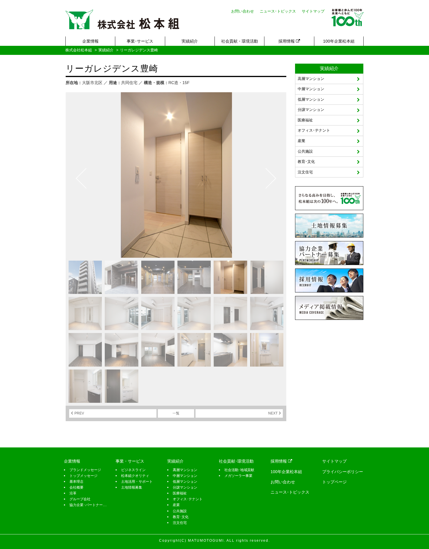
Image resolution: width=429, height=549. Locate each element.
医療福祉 (305, 120)
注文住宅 (305, 172)
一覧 (175, 413)
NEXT (273, 413)
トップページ (334, 482)
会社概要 (76, 487)
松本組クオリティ (135, 476)
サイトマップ (313, 11)
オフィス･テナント (314, 130)
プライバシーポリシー (342, 471)
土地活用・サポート (137, 482)
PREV (79, 413)
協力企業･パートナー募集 (89, 505)
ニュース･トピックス (278, 11)
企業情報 (90, 41)
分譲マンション (311, 109)
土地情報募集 (131, 487)
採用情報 (287, 41)
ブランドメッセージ (85, 470)
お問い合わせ (242, 11)
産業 (301, 141)
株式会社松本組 (78, 50)
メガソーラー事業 (238, 476)
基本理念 (76, 482)
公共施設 (305, 151)
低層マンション (311, 99)
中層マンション (311, 89)
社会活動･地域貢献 (239, 470)
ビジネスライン (133, 470)
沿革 (72, 493)
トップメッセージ (83, 476)
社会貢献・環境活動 (239, 41)
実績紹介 (190, 41)
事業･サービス (140, 41)
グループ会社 (79, 499)
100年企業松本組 (339, 41)
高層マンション (311, 78)
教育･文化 (306, 161)
